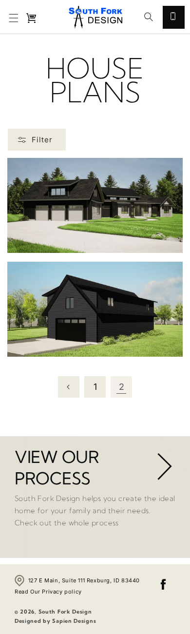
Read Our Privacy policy (48, 591)
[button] (13, 18)
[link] (162, 464)
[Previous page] (68, 387)
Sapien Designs (74, 620)
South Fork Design (65, 611)
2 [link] (121, 387)
